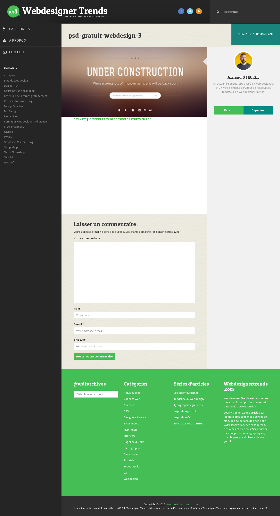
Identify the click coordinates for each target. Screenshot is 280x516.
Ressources (131, 454)
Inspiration (130, 429)
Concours (129, 405)
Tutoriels (129, 460)
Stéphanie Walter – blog (18, 142)
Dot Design (10, 111)
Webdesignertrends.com (182, 504)
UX (125, 472)
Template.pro (12, 147)
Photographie (132, 448)
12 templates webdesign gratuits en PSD (119, 119)
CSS (126, 411)
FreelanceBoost (14, 126)
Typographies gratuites (188, 405)
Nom (77, 308)
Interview (129, 436)
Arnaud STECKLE (263, 34)
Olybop (8, 132)
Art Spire (9, 75)
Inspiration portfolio (186, 411)
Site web (80, 339)
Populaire (258, 110)
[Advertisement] (134, 170)
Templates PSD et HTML (188, 423)
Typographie (131, 466)
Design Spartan (13, 106)
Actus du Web (132, 393)
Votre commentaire (87, 238)
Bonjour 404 (11, 85)
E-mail (78, 324)
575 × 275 (80, 119)
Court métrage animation (19, 91)
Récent (229, 110)
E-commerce (131, 423)
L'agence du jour (134, 442)
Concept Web (132, 399)
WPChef (9, 162)
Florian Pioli (11, 116)
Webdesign (131, 479)
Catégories (19, 29)
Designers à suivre (135, 417)
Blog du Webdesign (16, 80)
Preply (8, 137)
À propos (17, 40)
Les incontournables (186, 393)
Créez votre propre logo (19, 101)
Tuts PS (8, 157)
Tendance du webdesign (189, 399)
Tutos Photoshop (14, 152)
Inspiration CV (182, 417)
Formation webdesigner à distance (25, 121)
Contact (17, 52)
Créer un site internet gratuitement (25, 96)
